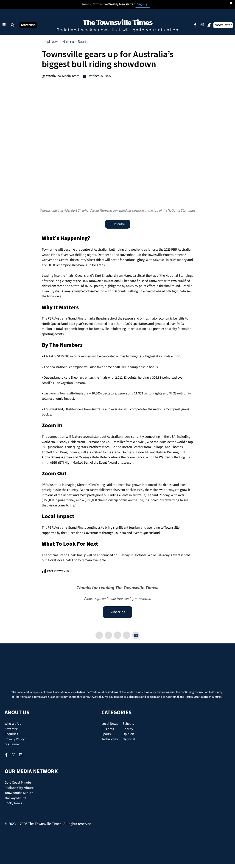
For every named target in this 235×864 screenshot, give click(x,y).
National (68, 42)
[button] (12, 25)
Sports (82, 42)
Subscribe (117, 612)
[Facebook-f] (195, 25)
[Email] (136, 635)
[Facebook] (99, 635)
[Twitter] (108, 635)
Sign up (142, 4)
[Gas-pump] (209, 25)
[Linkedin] (117, 635)
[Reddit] (126, 635)
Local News (50, 42)
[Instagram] (202, 25)
